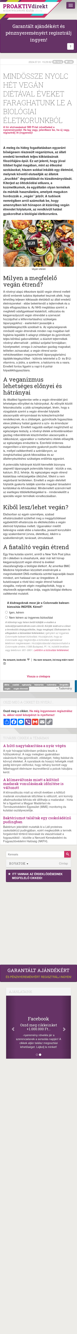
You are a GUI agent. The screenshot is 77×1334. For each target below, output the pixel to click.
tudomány (52, 684)
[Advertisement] (38, 922)
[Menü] (70, 5)
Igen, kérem (16, 612)
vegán (7, 688)
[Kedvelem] (28, 659)
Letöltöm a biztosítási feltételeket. (51, 650)
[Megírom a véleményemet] (4, 663)
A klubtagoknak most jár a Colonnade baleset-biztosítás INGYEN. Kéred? (38, 605)
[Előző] (11, 1027)
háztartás (39, 684)
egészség (27, 684)
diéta (7, 684)
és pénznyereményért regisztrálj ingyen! (38, 973)
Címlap (63, 863)
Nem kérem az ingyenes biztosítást (31, 617)
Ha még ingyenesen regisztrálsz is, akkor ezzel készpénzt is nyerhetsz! (37, 713)
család (16, 684)
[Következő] (66, 1027)
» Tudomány (64, 688)
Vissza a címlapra (38, 676)
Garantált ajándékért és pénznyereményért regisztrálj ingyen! (38, 33)
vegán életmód (20, 688)
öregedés (64, 684)
